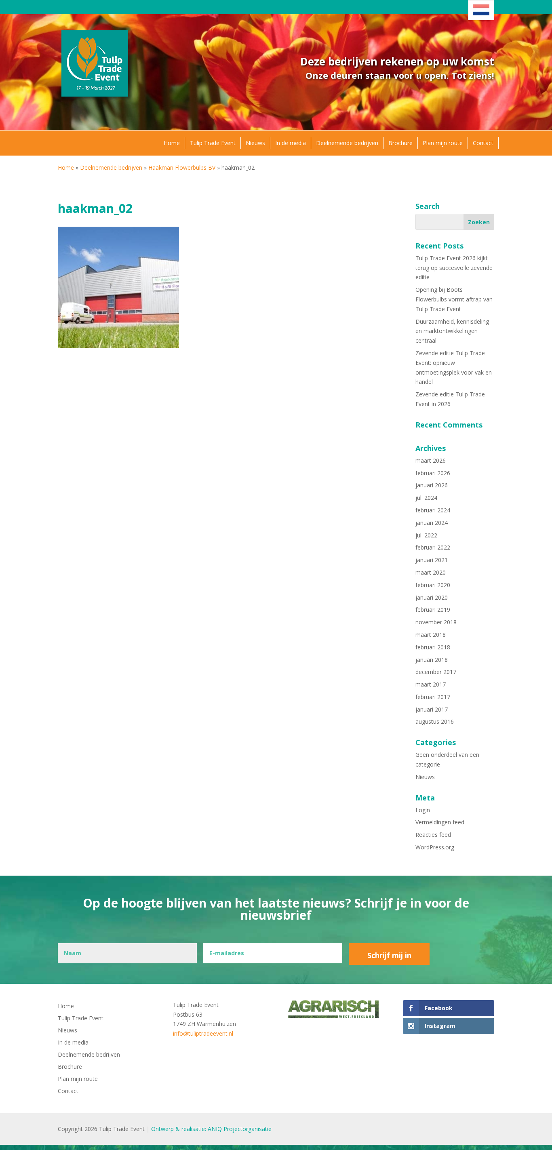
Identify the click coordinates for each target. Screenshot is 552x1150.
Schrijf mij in (389, 955)
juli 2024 (426, 497)
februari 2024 (432, 510)
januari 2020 (431, 597)
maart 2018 (430, 634)
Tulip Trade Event (213, 143)
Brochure (400, 143)
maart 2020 (430, 572)
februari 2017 (432, 697)
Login (422, 810)
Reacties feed (433, 834)
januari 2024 (431, 523)
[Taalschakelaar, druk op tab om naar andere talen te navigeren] (481, 10)
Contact (483, 143)
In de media (290, 143)
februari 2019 (432, 609)
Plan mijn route (443, 143)
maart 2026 (430, 460)
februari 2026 (432, 473)
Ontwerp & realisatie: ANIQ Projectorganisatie (211, 1129)
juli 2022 (426, 535)
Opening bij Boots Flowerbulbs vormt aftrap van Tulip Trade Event (454, 299)
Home (172, 143)
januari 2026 (431, 485)
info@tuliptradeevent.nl (203, 1033)
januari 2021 (431, 560)
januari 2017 (431, 709)
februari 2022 (432, 547)
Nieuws (255, 143)
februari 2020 (432, 585)
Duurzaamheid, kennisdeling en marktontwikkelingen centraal (452, 331)
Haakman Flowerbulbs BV (181, 167)
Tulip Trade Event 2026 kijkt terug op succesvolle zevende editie (454, 267)
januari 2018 (431, 659)
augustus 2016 (434, 721)
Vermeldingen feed (439, 822)
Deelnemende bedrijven (347, 143)
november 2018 (436, 622)
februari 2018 (432, 647)
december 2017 (435, 672)
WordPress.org (434, 847)
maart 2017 (430, 684)
